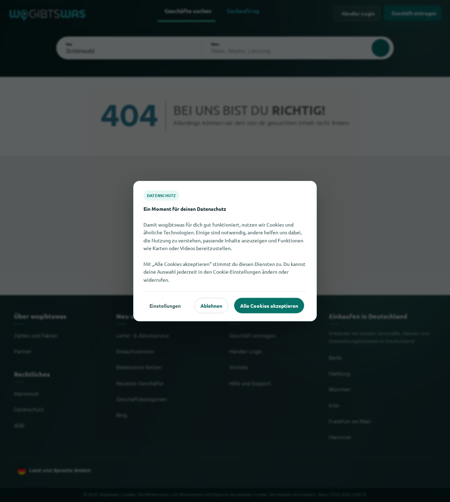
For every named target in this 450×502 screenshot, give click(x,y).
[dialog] (225, 251)
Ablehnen (211, 305)
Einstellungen (165, 305)
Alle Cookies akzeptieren (269, 305)
